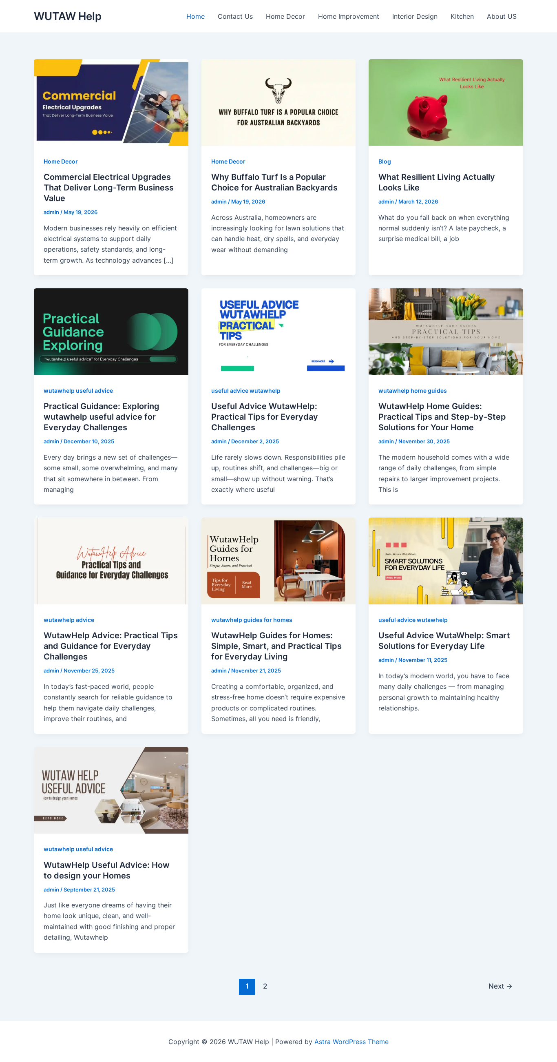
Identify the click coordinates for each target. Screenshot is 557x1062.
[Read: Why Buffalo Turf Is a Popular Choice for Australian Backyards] (278, 102)
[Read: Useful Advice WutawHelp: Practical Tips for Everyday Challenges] (278, 331)
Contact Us (235, 16)
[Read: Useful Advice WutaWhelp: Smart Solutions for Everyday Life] (446, 560)
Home (195, 16)
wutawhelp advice (69, 619)
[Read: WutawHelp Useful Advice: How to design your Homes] (111, 789)
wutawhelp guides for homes (251, 619)
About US (502, 16)
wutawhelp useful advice (78, 390)
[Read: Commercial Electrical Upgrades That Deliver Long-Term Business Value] (111, 102)
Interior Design (415, 16)
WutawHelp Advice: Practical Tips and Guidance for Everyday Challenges (111, 646)
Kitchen (462, 16)
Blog (384, 161)
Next (500, 986)
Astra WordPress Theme (351, 1042)
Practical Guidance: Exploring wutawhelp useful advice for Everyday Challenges (101, 416)
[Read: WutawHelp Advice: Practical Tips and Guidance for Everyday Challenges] (111, 560)
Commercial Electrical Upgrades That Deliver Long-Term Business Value (109, 187)
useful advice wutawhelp (246, 390)
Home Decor (285, 16)
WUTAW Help (68, 16)
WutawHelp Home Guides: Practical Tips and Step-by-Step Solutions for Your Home (442, 416)
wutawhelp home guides (412, 390)
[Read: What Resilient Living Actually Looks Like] (446, 102)
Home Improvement (348, 16)
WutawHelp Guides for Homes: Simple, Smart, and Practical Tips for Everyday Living (276, 646)
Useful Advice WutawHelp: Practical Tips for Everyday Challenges (264, 416)
